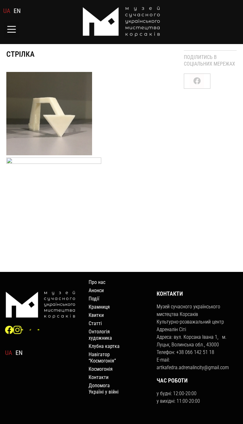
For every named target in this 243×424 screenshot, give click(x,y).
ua (6, 11)
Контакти (99, 377)
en (17, 11)
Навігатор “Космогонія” (102, 357)
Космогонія (101, 369)
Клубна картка (104, 346)
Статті (95, 323)
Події (94, 299)
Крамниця (99, 307)
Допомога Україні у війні (104, 388)
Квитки (96, 315)
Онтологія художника (100, 335)
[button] (11, 30)
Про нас (97, 282)
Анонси (96, 290)
